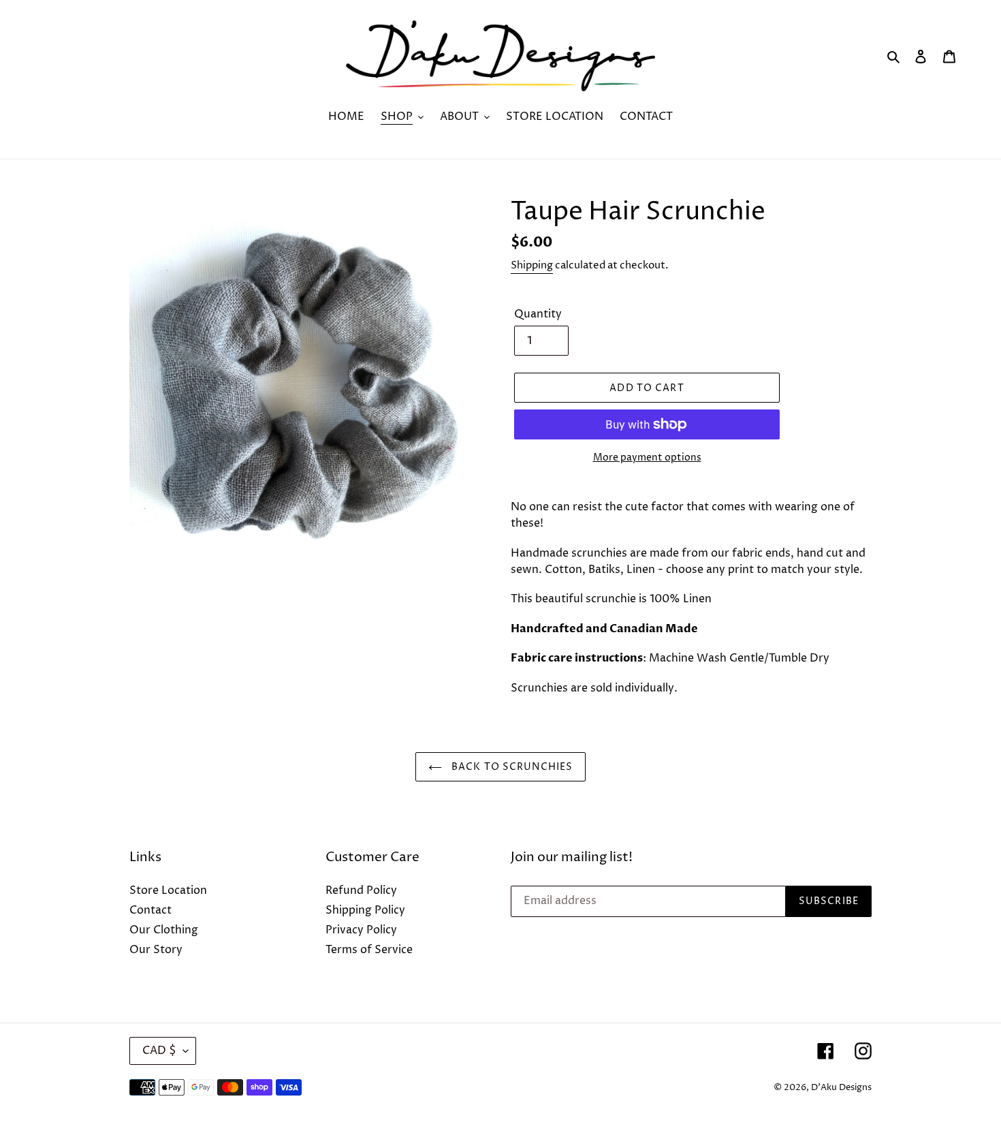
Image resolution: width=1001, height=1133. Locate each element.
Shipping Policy (365, 910)
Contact (150, 910)
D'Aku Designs (841, 1087)
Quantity (538, 314)
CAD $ (159, 1050)
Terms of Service (369, 949)
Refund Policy (361, 890)
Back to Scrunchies (511, 766)
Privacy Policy (361, 929)
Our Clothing (163, 929)
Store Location (168, 890)
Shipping (532, 265)
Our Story (155, 949)
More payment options (647, 457)
